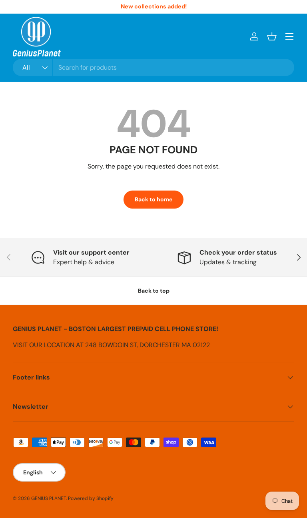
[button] (272, 36)
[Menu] (289, 36)
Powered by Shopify (91, 498)
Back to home (153, 199)
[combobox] (153, 67)
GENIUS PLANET (48, 498)
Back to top (153, 290)
